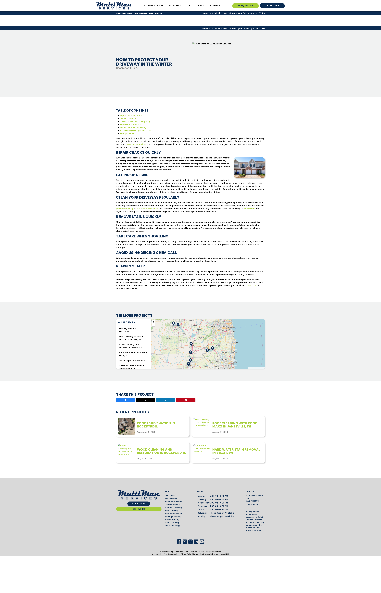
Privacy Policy (186, 554)
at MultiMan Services (136, 144)
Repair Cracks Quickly (131, 115)
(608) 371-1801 (245, 5)
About (201, 5)
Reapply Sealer (127, 133)
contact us (251, 285)
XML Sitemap (205, 554)
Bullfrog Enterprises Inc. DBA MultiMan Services (185, 552)
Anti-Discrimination (171, 554)
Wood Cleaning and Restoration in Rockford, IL (161, 451)
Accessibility (157, 554)
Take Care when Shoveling (133, 127)
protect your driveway (148, 208)
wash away (249, 208)
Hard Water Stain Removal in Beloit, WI (236, 451)
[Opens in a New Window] (180, 541)
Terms (195, 554)
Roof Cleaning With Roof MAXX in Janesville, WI (234, 425)
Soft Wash (215, 13)
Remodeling (175, 5)
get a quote (138, 503)
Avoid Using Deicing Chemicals (135, 130)
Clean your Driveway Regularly (135, 121)
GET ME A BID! (272, 5)
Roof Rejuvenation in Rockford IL (156, 425)
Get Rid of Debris (128, 118)
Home (205, 13)
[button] (191, 343)
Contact (215, 5)
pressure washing (125, 208)
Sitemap (214, 554)
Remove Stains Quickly (131, 124)
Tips (190, 5)
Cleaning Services (153, 5)
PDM (227, 554)
